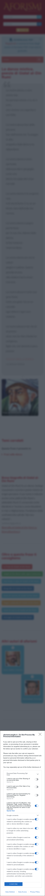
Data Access (22, 892)
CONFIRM (14, 884)
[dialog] (22, 813)
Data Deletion (10, 892)
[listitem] (22, 774)
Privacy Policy (35, 892)
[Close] (41, 735)
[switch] (36, 779)
